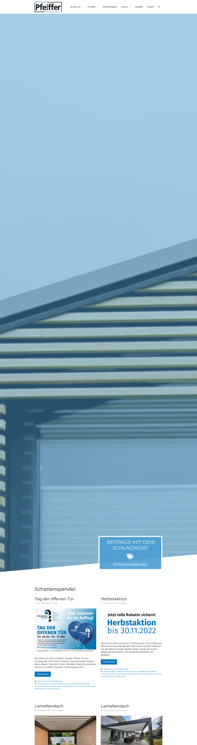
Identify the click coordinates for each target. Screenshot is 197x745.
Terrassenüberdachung (85, 686)
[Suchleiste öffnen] (159, 7)
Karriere (150, 7)
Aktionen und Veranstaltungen (50, 681)
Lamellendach (77, 684)
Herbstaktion (114, 598)
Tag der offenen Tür (54, 598)
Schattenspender (42, 686)
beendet (55, 684)
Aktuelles (139, 7)
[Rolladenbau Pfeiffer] (48, 7)
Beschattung (65, 684)
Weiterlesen (43, 674)
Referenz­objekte (110, 7)
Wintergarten (40, 688)
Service (125, 7)
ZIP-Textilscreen (53, 688)
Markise (87, 684)
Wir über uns (75, 7)
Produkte (91, 7)
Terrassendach (68, 686)
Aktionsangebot (44, 684)
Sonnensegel (55, 686)
